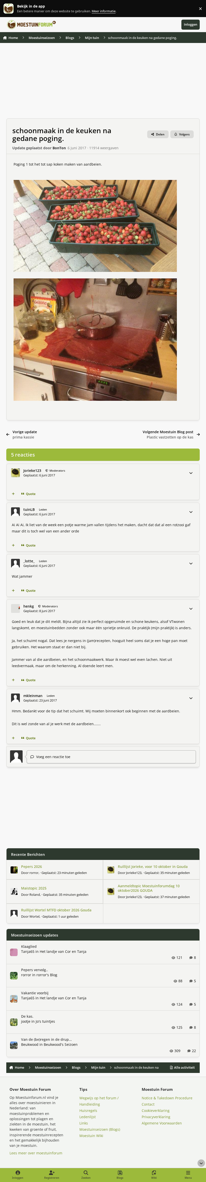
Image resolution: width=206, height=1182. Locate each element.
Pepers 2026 (31, 866)
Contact (148, 1104)
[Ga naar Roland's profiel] (14, 891)
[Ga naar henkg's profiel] (15, 608)
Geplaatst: (64, 872)
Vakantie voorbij (34, 993)
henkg (28, 606)
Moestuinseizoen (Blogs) (99, 1129)
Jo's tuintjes (45, 1021)
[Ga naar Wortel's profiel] (14, 913)
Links (83, 1123)
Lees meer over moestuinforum (36, 1153)
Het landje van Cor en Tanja (63, 951)
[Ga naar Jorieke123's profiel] (15, 472)
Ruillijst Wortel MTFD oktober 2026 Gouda (56, 910)
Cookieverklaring (156, 1110)
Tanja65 (27, 951)
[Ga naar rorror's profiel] (14, 869)
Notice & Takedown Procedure (167, 1098)
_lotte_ (29, 561)
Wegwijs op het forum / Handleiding (99, 1101)
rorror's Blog (46, 974)
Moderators (57, 470)
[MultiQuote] (13, 494)
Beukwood (29, 1044)
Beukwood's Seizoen (61, 1044)
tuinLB (29, 509)
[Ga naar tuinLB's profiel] (15, 511)
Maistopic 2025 (33, 888)
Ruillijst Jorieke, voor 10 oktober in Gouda (153, 866)
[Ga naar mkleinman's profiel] (15, 698)
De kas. (27, 1016)
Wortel (34, 916)
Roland (34, 894)
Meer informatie (13, 8)
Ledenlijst (87, 1116)
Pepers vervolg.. (34, 969)
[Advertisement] (103, 83)
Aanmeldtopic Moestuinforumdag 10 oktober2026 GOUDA (149, 888)
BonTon (59, 147)
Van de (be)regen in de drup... (46, 1039)
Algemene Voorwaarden (162, 1123)
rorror (33, 872)
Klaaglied (29, 946)
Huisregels (88, 1110)
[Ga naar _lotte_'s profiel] (15, 563)
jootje (25, 1021)
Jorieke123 (32, 470)
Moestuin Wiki (91, 1135)
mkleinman (32, 695)
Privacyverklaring (156, 1116)
